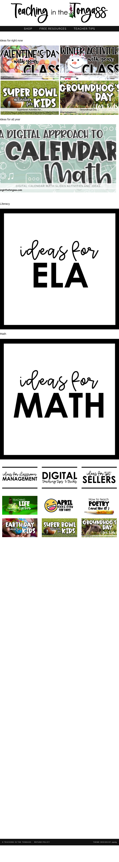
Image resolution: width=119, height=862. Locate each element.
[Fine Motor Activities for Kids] (19, 730)
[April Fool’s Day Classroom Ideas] (59, 505)
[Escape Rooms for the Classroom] (59, 640)
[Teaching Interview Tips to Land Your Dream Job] (19, 640)
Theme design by (105, 842)
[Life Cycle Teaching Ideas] (19, 505)
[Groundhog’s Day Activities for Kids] (99, 527)
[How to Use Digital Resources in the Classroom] (99, 572)
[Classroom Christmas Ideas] (59, 617)
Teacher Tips (84, 28)
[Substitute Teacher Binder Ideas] (99, 775)
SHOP (28, 28)
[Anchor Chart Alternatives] (59, 707)
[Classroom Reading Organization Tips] (19, 775)
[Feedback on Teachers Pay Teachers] (19, 752)
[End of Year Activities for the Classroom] (59, 595)
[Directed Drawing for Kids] (99, 617)
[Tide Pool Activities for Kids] (19, 797)
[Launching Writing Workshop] (99, 820)
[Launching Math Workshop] (19, 595)
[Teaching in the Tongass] (59, 12)
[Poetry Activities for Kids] (99, 505)
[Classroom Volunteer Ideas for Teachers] (99, 752)
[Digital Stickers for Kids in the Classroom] (59, 572)
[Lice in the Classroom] (99, 730)
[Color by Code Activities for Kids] (59, 550)
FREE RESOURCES (52, 28)
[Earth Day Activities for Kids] (19, 527)
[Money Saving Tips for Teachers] (59, 730)
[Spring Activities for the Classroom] (99, 595)
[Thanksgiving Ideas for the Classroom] (99, 662)
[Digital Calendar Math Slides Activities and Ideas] (19, 550)
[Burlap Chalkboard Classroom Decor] (59, 820)
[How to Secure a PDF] (59, 775)
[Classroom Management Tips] (19, 685)
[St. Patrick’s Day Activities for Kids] (99, 640)
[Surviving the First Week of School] (59, 685)
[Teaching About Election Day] (99, 707)
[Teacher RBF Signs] (59, 752)
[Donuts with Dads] (59, 797)
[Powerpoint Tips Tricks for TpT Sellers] (19, 707)
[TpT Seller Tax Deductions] (59, 662)
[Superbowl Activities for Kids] (59, 527)
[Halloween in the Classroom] (99, 685)
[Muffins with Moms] (99, 797)
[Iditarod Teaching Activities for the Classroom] (19, 820)
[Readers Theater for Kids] (19, 572)
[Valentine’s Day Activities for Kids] (19, 662)
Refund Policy (42, 842)
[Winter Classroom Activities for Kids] (19, 617)
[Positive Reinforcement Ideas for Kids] (99, 550)
